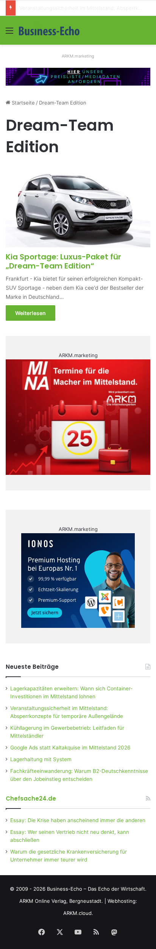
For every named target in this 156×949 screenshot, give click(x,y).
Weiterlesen (30, 313)
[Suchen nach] (146, 33)
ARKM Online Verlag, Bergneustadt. (61, 901)
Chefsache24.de (31, 798)
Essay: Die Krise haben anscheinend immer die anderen (77, 820)
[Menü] (9, 33)
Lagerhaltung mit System (41, 759)
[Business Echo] (49, 30)
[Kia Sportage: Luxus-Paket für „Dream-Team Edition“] (78, 206)
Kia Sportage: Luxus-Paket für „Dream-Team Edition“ (63, 261)
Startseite (22, 103)
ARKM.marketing (78, 56)
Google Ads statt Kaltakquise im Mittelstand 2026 (70, 748)
